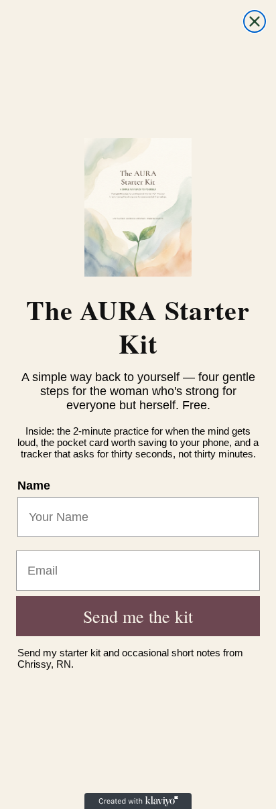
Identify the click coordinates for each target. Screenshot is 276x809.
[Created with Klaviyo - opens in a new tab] (138, 801)
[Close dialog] (254, 21)
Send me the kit (138, 616)
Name (33, 485)
